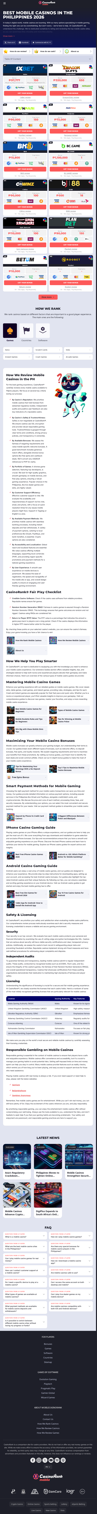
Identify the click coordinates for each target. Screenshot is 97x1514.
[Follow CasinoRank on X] (44, 1460)
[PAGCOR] (13, 1491)
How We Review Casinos (48, 1428)
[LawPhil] (23, 1491)
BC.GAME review (71, 173)
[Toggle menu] (4, 3)
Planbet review (71, 249)
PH (47, 1467)
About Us (48, 1414)
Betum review (25, 287)
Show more (47, 297)
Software (48, 1353)
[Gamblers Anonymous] (35, 1491)
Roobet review (71, 287)
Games (48, 1348)
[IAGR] (70, 1491)
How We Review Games (48, 1432)
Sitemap (48, 1362)
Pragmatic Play (48, 1388)
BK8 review (25, 173)
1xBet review (25, 97)
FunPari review (25, 135)
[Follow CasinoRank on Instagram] (38, 1460)
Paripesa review (71, 135)
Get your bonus (25, 93)
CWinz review (25, 211)
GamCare (16, 1085)
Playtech (48, 1383)
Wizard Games (48, 1397)
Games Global (48, 1393)
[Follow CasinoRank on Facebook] (32, 1460)
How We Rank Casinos (48, 1423)
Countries (48, 1357)
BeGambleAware (19, 1091)
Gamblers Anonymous (21, 1095)
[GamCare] (52, 1491)
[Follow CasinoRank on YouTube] (51, 1460)
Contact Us (48, 1419)
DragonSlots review (71, 97)
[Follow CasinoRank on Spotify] (57, 1460)
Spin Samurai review (25, 249)
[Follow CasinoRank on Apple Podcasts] (63, 1460)
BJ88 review (71, 211)
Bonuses (48, 1344)
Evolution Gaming (48, 1379)
